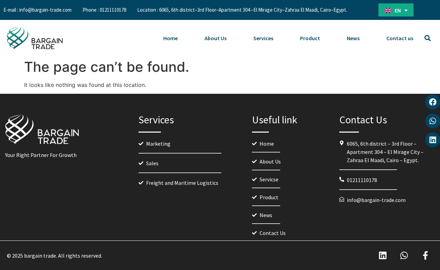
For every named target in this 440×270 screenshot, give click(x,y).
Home (170, 38)
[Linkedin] (382, 255)
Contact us (399, 38)
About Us (216, 38)
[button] (427, 38)
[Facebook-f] (425, 255)
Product (310, 38)
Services (263, 38)
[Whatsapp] (404, 255)
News (353, 38)
